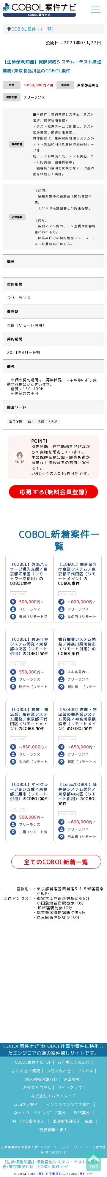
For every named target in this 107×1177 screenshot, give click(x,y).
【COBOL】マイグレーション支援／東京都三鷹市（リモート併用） (29, 791)
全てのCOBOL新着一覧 (56, 862)
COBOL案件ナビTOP (33, 1062)
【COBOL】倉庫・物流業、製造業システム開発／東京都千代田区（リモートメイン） (29, 719)
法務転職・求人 (53, 1129)
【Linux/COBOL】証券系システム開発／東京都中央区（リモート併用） (77, 791)
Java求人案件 (25, 1104)
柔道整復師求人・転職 (73, 1121)
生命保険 (15, 421)
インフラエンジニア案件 (68, 1104)
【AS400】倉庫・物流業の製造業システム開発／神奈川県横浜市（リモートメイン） (77, 719)
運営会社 (72, 1079)
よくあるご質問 (26, 1070)
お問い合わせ (58, 1070)
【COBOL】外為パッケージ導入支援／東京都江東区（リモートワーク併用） (29, 571)
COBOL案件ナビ (39, 14)
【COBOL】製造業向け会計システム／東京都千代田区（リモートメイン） (77, 571)
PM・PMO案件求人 (28, 1121)
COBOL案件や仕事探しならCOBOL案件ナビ (60, 1174)
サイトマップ (70, 1087)
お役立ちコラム (37, 1087)
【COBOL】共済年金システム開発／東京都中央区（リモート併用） (29, 646)
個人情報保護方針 (41, 1079)
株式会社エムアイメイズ (53, 1095)
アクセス (85, 1070)
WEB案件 (82, 1112)
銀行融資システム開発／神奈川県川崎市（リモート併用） (77, 644)
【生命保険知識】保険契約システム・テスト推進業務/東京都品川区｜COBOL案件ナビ (51, 1164)
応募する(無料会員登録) (53, 492)
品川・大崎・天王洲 (43, 421)
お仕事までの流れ (74, 1062)
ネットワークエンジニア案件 (40, 1112)
